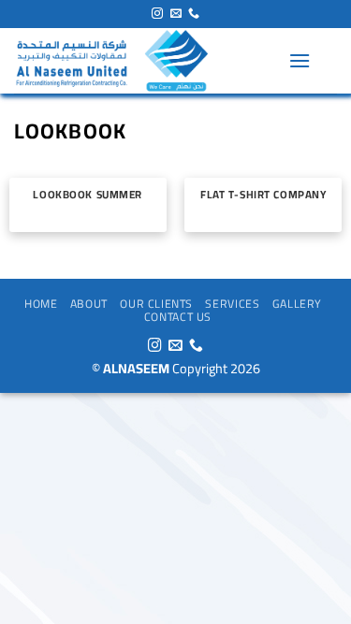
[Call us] (193, 14)
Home (40, 303)
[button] (299, 60)
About (89, 303)
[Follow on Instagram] (157, 14)
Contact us (178, 316)
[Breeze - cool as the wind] (144, 61)
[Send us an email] (176, 14)
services (232, 303)
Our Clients (156, 303)
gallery (297, 303)
